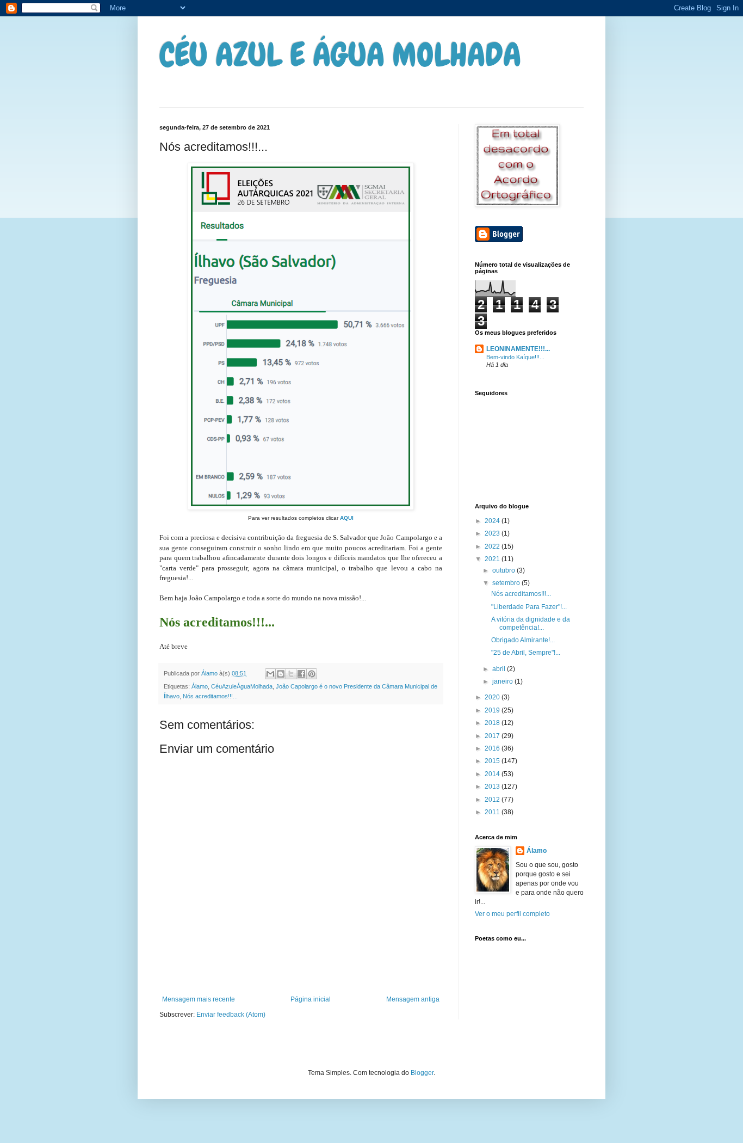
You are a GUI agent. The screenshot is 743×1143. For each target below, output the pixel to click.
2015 (493, 761)
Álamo (199, 686)
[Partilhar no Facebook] (301, 673)
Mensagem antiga (412, 999)
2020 (493, 697)
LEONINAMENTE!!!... (518, 349)
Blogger (422, 1073)
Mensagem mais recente (198, 999)
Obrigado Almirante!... (523, 640)
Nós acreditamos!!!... (210, 696)
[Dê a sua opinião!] (280, 673)
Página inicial (310, 999)
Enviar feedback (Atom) (230, 1014)
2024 (493, 521)
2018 (493, 723)
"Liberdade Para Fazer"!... (529, 607)
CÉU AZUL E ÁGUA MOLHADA (340, 55)
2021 (493, 559)
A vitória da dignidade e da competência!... (530, 623)
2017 (493, 736)
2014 (493, 774)
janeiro (503, 681)
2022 (493, 546)
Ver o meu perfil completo (512, 914)
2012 (493, 799)
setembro (507, 583)
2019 (493, 710)
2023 (493, 533)
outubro (504, 570)
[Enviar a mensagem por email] (270, 673)
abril (499, 669)
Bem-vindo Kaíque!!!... (515, 357)
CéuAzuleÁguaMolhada (242, 686)
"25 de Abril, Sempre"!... (525, 652)
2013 (493, 786)
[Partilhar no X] (291, 673)
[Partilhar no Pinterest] (311, 673)
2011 (493, 812)
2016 (493, 748)
